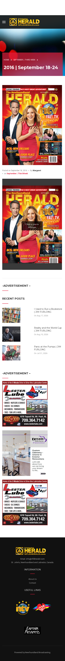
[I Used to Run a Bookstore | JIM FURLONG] (11, 315)
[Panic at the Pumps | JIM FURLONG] (11, 352)
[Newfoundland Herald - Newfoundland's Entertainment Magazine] (26, 21)
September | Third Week (17, 174)
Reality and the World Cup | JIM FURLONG (48, 329)
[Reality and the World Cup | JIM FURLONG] (11, 334)
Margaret (37, 170)
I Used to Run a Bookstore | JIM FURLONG (48, 310)
